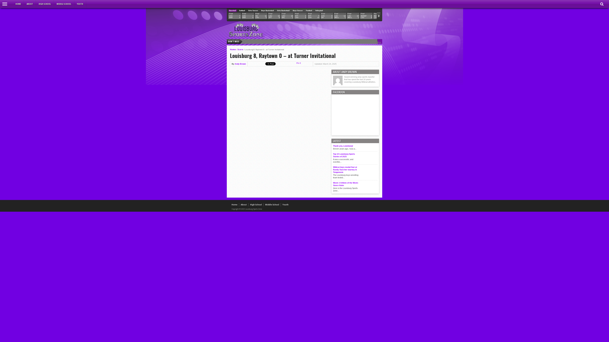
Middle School (64, 3)
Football (309, 10)
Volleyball (319, 10)
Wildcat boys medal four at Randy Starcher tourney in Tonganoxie (345, 169)
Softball (242, 10)
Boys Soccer (298, 10)
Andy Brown (240, 64)
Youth (80, 3)
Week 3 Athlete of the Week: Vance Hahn (345, 184)
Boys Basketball (267, 10)
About (30, 3)
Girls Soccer (253, 10)
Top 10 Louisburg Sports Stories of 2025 (344, 155)
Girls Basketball (283, 10)
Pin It (298, 63)
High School (45, 3)
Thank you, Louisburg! (343, 146)
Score (240, 49)
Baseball (232, 10)
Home (18, 3)
